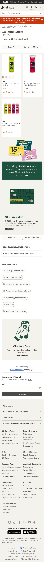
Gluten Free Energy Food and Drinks (18, 284)
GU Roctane (10, 304)
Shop (11, 8)
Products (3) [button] (7, 39)
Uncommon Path (29, 473)
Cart (36, 7)
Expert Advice (28, 467)
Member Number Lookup (11, 467)
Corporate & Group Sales (11, 497)
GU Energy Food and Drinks (15, 271)
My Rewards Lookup (9, 437)
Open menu (40, 7)
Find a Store (6, 510)
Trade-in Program (8, 476)
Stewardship (27, 497)
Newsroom (27, 491)
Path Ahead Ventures (31, 476)
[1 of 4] (31, 74)
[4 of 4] (34, 74)
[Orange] (13, 77)
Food (31, 26)
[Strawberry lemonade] (10, 77)
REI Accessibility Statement (30, 559)
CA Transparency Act (29, 556)
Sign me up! (22, 394)
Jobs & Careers (7, 485)
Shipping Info (28, 446)
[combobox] (22, 13)
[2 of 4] (32, 74)
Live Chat (5, 513)
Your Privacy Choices (29, 548)
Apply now (9, 229)
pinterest (24, 522)
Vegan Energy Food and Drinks (16, 298)
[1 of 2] (10, 74)
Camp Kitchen (23, 26)
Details (30, 380)
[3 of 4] (33, 74)
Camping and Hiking (11, 26)
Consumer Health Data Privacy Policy (22, 554)
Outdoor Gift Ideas (9, 455)
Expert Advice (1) (21, 39)
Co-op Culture (7, 488)
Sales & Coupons (29, 455)
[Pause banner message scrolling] (41, 19)
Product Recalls (13, 556)
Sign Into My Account (10, 434)
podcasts (34, 522)
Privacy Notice (12, 551)
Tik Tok (14, 522)
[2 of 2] (11, 74)
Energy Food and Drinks (8, 27)
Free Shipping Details (31, 458)
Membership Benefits (10, 443)
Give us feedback (16, 370)
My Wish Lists (7, 440)
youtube (29, 522)
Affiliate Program (8, 494)
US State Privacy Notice (28, 551)
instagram (9, 522)
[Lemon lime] (3, 77)
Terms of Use (11, 548)
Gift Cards (5, 458)
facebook (19, 522)
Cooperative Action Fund (32, 488)
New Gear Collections (10, 470)
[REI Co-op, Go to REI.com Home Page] (4, 7)
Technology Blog (29, 494)
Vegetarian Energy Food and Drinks (17, 291)
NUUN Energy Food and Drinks (16, 311)
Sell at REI (5, 491)
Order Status (27, 434)
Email (3, 384)
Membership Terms (11, 559)
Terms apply (30, 172)
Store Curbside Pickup (31, 443)
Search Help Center (9, 507)
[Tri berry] (7, 77)
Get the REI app (22, 355)
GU (2, 26)
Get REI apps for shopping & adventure (22, 528)
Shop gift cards (22, 175)
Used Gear (5, 473)
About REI (26, 485)
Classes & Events (29, 470)
